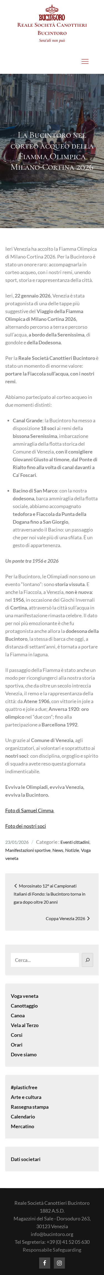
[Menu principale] (85, 61)
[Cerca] (87, 960)
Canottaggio (24, 1006)
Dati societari (25, 1159)
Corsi (16, 1035)
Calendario (23, 1116)
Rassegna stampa (30, 1107)
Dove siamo (24, 1054)
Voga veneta (24, 996)
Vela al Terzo (25, 1025)
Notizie (72, 850)
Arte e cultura (26, 1097)
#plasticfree (24, 1087)
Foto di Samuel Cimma (29, 810)
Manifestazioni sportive (27, 850)
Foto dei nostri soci (25, 826)
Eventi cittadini (74, 842)
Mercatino (22, 1126)
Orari (16, 1045)
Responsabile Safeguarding (52, 1250)
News (57, 850)
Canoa (18, 1015)
